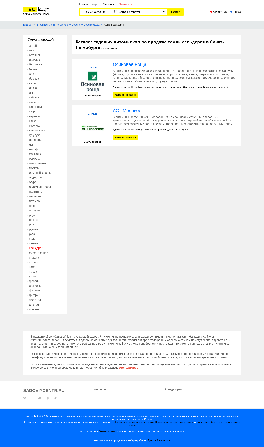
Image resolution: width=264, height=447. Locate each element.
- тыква (32, 271)
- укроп (32, 276)
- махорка (33, 158)
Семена (76, 25)
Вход (238, 12)
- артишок (33, 55)
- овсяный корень (39, 172)
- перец (32, 205)
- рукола (32, 229)
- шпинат (33, 304)
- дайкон (32, 87)
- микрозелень (36, 163)
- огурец (32, 182)
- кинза (31, 121)
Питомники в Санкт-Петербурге (52, 25)
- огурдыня (34, 177)
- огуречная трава (39, 186)
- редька (32, 219)
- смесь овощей (37, 252)
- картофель (35, 106)
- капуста (33, 102)
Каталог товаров (89, 4)
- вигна (32, 83)
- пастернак (35, 196)
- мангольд (34, 153)
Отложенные (219, 12)
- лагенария (35, 139)
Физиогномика (107, 431)
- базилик (33, 59)
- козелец (33, 125)
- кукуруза (33, 135)
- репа (31, 224)
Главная (27, 25)
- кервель (33, 116)
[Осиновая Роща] (92, 81)
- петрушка (34, 210)
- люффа (33, 149)
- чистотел (34, 299)
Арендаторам (173, 389)
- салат (32, 238)
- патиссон (34, 200)
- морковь (33, 168)
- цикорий (33, 295)
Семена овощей (92, 25)
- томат (32, 266)
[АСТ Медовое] (92, 128)
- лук (30, 144)
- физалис (34, 290)
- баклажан (34, 64)
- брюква (33, 78)
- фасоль (33, 281)
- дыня (31, 92)
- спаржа (33, 257)
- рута (31, 234)
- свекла (32, 243)
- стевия (32, 262)
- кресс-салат (36, 130)
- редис (32, 215)
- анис (31, 50)
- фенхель (34, 285)
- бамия (32, 69)
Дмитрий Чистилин (159, 440)
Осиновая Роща (129, 64)
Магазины (109, 4)
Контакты (100, 389)
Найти (175, 12)
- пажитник (34, 191)
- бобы (31, 73)
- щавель (33, 309)
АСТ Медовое (127, 110)
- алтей (32, 45)
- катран (32, 111)
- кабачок (33, 97)
